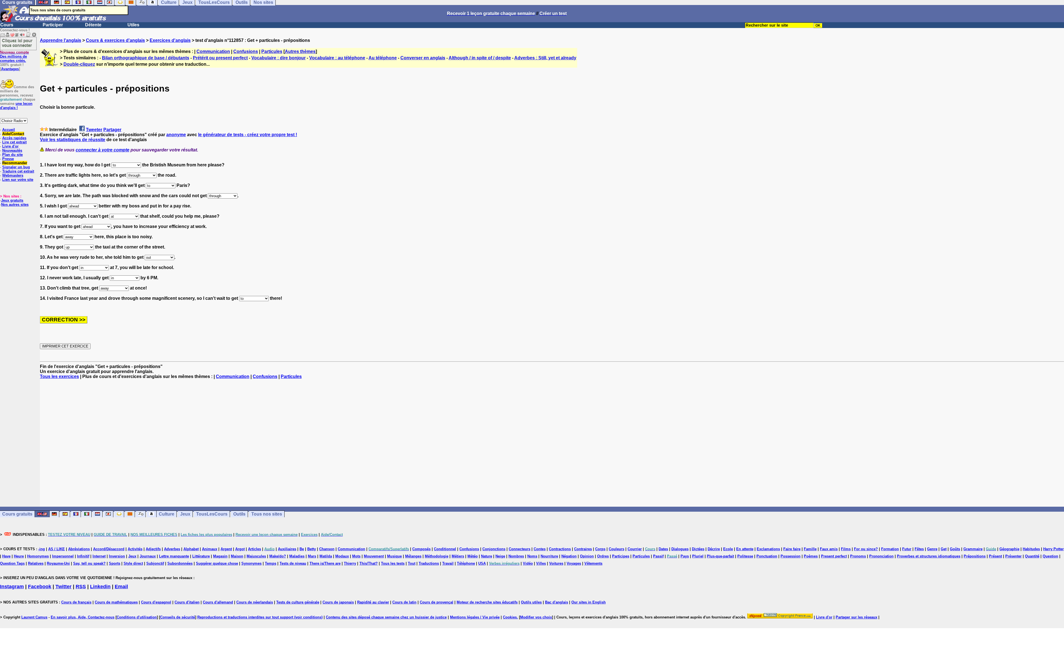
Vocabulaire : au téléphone (337, 57)
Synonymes (251, 563)
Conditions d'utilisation (137, 617)
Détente (93, 24)
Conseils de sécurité (177, 617)
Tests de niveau (293, 563)
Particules (271, 51)
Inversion (117, 556)
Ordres (603, 556)
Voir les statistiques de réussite (72, 139)
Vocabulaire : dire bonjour (278, 57)
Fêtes (919, 549)
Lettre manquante (174, 556)
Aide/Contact (13, 134)
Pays (685, 556)
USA (482, 563)
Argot (240, 549)
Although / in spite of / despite (480, 57)
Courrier (635, 549)
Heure (19, 556)
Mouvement (374, 556)
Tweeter (94, 129)
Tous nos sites (266, 514)
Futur (906, 549)
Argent (226, 549)
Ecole (728, 549)
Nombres (516, 556)
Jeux (185, 514)
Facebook (39, 586)
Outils (239, 514)
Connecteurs (519, 549)
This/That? (368, 563)
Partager (112, 129)
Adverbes (172, 549)
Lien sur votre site (17, 179)
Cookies (510, 617)
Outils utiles (531, 602)
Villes (541, 563)
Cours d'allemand (218, 602)
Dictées (698, 549)
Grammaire (973, 549)
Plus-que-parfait (720, 556)
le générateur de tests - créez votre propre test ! (247, 134)
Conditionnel (445, 549)
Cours (6, 24)
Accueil (8, 130)
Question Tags (12, 563)
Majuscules (256, 556)
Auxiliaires (287, 549)
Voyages (574, 563)
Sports (114, 563)
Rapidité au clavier (373, 602)
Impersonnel (63, 556)
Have (6, 556)
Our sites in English (588, 602)
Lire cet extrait (14, 142)
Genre (932, 549)
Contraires (583, 549)
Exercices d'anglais (170, 40)
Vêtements (593, 563)
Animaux (209, 549)
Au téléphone (383, 57)
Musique (394, 556)
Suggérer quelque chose (217, 563)
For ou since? (866, 549)
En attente (744, 549)
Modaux (342, 556)
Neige (500, 556)
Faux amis (829, 549)
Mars (312, 556)
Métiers (458, 556)
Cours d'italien (187, 602)
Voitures (556, 563)
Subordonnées (180, 563)
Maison (237, 556)
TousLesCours (211, 514)
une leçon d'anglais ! (16, 106)
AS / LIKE (56, 549)
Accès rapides (14, 138)
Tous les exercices (59, 376)
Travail (448, 563)
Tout (411, 563)
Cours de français (76, 602)
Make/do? (277, 556)
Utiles (133, 24)
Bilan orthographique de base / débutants (145, 57)
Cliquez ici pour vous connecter (17, 42)
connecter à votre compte (102, 150)
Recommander (14, 163)
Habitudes (1031, 549)
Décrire (714, 549)
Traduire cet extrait (18, 171)
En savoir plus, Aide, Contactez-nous (82, 617)
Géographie (1009, 549)
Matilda (325, 556)
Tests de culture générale (297, 602)
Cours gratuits (17, 514)
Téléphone (466, 563)
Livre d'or (10, 146)
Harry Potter (1053, 549)
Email (121, 586)
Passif (658, 556)
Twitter (63, 586)
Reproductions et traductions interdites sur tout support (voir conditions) (260, 617)
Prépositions (975, 556)
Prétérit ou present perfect (220, 57)
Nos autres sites (15, 204)
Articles (254, 549)
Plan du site (12, 155)
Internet (99, 556)
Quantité (1032, 556)
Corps (600, 549)
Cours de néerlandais (254, 602)
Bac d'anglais (556, 602)
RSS (81, 586)
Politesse (745, 556)
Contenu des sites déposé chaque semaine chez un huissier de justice (386, 617)
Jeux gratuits (12, 200)
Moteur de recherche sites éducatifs (487, 602)
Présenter (1013, 556)
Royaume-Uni (58, 563)
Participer (53, 24)
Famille (810, 549)
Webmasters (12, 175)
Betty (311, 549)
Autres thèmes (300, 51)
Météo (472, 556)
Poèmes (811, 556)
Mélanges (413, 556)
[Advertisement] (552, 443)
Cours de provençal (436, 602)
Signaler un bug (16, 167)
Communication (213, 51)
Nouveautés (12, 150)
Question (1050, 556)
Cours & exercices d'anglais (115, 40)
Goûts (955, 549)
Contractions (560, 549)
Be (302, 549)
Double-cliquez (79, 64)
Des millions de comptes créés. (14, 56)
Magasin (220, 556)
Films (846, 549)
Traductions (429, 563)
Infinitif (83, 556)
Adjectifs (153, 549)
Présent (995, 556)
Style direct (133, 563)
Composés (421, 549)
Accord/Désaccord (108, 549)
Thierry (350, 563)
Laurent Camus (34, 617)
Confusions (245, 51)
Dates (663, 549)
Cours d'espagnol (156, 602)
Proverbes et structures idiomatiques (928, 556)
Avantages (10, 69)
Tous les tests (393, 563)
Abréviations (79, 549)
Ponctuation (766, 556)
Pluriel (698, 556)
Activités (135, 549)
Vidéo (528, 563)
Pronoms (858, 556)
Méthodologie (436, 556)
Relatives (36, 563)
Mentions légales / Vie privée (475, 617)
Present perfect (834, 556)
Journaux (148, 556)
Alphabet (191, 549)
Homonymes (38, 556)
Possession (790, 556)
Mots (356, 556)
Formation (890, 549)
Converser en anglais (422, 57)
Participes (620, 556)
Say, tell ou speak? (89, 563)
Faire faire (791, 549)
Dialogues (680, 549)
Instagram (12, 586)
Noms (532, 556)
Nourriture (549, 556)
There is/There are (325, 563)
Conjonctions (493, 549)
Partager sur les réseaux (856, 617)
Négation (569, 556)
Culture (166, 514)
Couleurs (616, 549)
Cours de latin (404, 602)
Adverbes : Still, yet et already (545, 57)
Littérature (201, 556)
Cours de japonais (338, 602)
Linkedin (100, 586)
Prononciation (881, 556)
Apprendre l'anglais (60, 40)
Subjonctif (155, 563)
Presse (8, 159)
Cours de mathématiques (116, 602)
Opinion (587, 556)
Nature (486, 556)
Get (944, 549)
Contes (540, 549)
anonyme (176, 134)
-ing (41, 549)
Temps (270, 563)
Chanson (326, 549)
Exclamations (768, 549)
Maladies (297, 556)
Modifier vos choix (536, 617)
